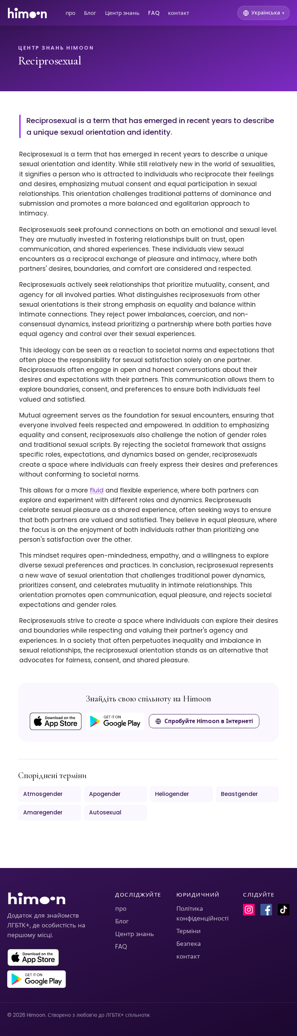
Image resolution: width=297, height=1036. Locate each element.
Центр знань (122, 13)
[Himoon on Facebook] (266, 909)
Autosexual (105, 812)
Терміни (188, 931)
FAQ (153, 13)
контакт (178, 13)
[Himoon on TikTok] (283, 909)
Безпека (188, 943)
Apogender (105, 794)
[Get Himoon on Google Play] (115, 721)
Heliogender (172, 794)
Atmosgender (43, 794)
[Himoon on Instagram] (249, 909)
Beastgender (239, 794)
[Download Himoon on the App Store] (55, 721)
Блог (90, 13)
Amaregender (43, 812)
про (70, 13)
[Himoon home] (27, 13)
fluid (97, 490)
